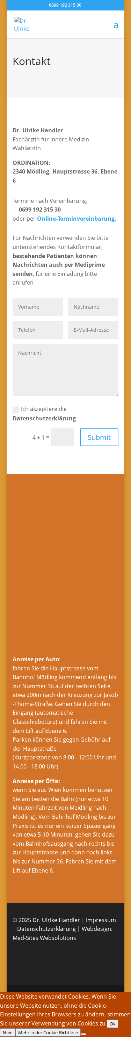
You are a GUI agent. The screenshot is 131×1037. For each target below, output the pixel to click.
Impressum (101, 920)
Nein (8, 1032)
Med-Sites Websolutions (44, 938)
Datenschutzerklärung (44, 418)
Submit (99, 437)
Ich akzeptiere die (44, 413)
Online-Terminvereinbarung (76, 218)
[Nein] (83, 1034)
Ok (113, 1024)
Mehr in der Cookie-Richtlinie (48, 1032)
